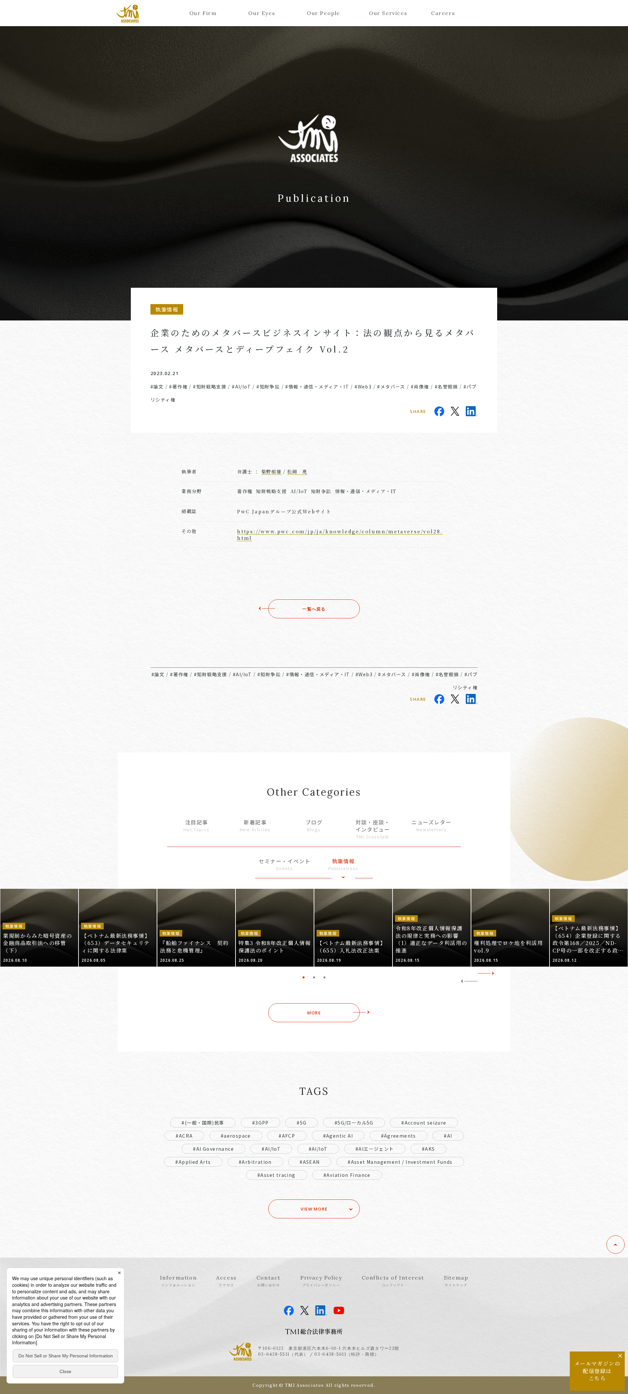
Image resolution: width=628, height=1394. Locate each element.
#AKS (428, 1148)
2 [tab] (314, 977)
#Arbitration (255, 1162)
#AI (448, 1135)
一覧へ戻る (314, 609)
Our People (323, 13)
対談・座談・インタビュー (373, 829)
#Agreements (398, 1135)
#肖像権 (420, 386)
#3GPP (260, 1122)
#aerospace (236, 1135)
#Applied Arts (193, 1162)
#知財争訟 (268, 386)
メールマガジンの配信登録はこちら (597, 1371)
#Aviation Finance (347, 1175)
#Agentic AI (338, 1135)
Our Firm (203, 13)
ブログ (314, 825)
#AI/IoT (241, 386)
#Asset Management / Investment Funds (400, 1162)
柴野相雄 (271, 471)
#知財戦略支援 (209, 386)
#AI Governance (213, 1148)
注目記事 (196, 825)
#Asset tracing (276, 1175)
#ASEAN (310, 1162)
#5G (301, 1122)
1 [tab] (304, 977)
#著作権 (178, 386)
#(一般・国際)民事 (203, 1122)
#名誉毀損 (446, 386)
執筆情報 (343, 864)
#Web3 (363, 386)
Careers (443, 13)
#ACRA (184, 1135)
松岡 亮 (297, 471)
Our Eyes (261, 13)
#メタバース (391, 386)
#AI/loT (318, 1148)
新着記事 (255, 825)
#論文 (157, 386)
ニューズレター (431, 825)
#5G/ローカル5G (354, 1122)
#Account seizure (423, 1122)
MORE (314, 1013)
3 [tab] (324, 977)
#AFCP (287, 1135)
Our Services (388, 13)
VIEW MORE (314, 1209)
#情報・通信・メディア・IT (317, 386)
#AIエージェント (375, 1148)
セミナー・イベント (284, 864)
